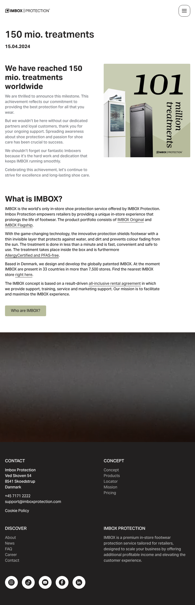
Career (11, 554)
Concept (111, 469)
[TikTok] (28, 582)
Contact (12, 560)
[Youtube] (45, 582)
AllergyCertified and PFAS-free (32, 255)
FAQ (8, 548)
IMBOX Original (130, 219)
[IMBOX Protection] (27, 10)
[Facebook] (62, 582)
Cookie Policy (17, 510)
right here (23, 274)
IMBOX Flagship (19, 225)
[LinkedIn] (79, 582)
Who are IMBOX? (25, 310)
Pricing (110, 492)
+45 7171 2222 (17, 495)
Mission (110, 487)
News (10, 543)
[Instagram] (11, 582)
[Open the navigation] (184, 11)
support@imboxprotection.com (33, 501)
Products (112, 475)
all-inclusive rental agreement (115, 283)
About (10, 537)
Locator (111, 481)
